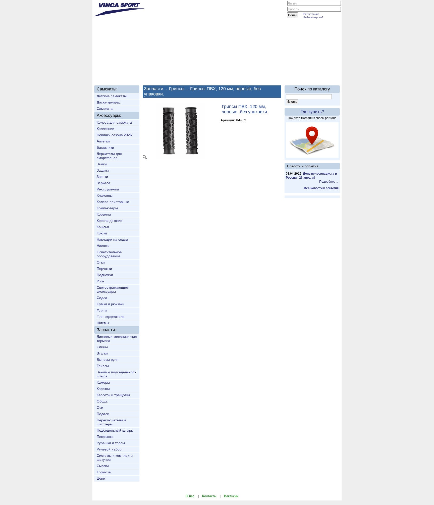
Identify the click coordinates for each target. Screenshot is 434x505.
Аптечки (103, 141)
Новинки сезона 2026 (114, 135)
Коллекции (105, 129)
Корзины (104, 214)
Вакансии (231, 496)
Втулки (102, 353)
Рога (100, 281)
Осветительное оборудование (109, 254)
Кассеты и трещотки (113, 395)
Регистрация (311, 14)
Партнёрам (244, 73)
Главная (109, 73)
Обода (102, 401)
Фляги (102, 310)
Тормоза (104, 472)
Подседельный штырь (115, 430)
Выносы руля (108, 360)
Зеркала (103, 183)
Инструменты (108, 189)
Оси (100, 408)
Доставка (178, 73)
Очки (101, 262)
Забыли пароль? (313, 17)
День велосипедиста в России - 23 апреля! (311, 175)
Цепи (101, 478)
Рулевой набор (109, 449)
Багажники (105, 147)
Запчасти (153, 88)
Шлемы (103, 323)
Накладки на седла (112, 239)
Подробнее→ (329, 181)
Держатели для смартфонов (109, 156)
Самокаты (105, 109)
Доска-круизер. (109, 102)
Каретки (103, 389)
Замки (102, 164)
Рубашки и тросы (111, 443)
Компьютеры (107, 208)
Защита (103, 170)
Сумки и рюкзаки (110, 304)
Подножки (105, 275)
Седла (102, 298)
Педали (103, 414)
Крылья (103, 227)
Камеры (103, 382)
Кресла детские (109, 221)
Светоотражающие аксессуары (112, 289)
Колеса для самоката (114, 122)
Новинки (152, 73)
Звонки (102, 177)
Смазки (103, 466)
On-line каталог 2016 (283, 73)
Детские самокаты (112, 96)
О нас (130, 73)
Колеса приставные (113, 202)
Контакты (209, 496)
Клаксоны (105, 195)
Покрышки (105, 437)
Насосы (103, 246)
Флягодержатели (111, 317)
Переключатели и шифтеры (111, 422)
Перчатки (104, 269)
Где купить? (312, 111)
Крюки (102, 233)
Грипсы (103, 366)
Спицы (102, 347)
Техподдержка (208, 73)
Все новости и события (321, 188)
